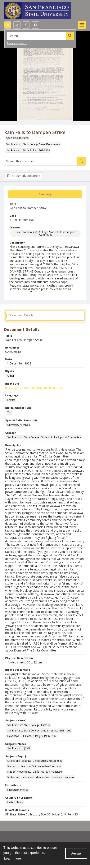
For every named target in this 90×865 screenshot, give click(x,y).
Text (9, 412)
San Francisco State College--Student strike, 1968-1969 (39, 730)
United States (15, 802)
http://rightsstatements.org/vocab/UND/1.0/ (35, 388)
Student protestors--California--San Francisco (34, 766)
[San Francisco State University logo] (37, 10)
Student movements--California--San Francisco (34, 771)
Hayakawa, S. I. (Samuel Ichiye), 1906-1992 (31, 736)
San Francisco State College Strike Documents (33, 144)
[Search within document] (81, 161)
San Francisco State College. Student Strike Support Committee (46, 233)
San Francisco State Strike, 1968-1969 (28, 150)
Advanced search (17, 43)
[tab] (45, 194)
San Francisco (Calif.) (19, 748)
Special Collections (17, 138)
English (11, 400)
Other (10, 375)
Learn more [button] (12, 858)
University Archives (18, 425)
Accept (76, 853)
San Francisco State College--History (28, 725)
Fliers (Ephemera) (17, 790)
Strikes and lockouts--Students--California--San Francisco (40, 777)
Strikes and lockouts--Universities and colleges (34, 761)
